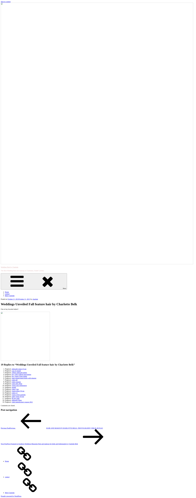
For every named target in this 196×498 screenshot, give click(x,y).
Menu (64, 288)
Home (7, 292)
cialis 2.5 (14, 393)
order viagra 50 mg (18, 396)
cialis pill (14, 380)
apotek (14, 387)
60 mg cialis (15, 398)
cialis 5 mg (15, 389)
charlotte (35, 299)
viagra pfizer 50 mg (18, 391)
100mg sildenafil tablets (19, 373)
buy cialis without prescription (21, 374)
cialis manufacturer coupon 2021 (22, 402)
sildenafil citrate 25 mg (19, 369)
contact (7, 294)
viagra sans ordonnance (19, 385)
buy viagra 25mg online (19, 376)
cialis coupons (16, 382)
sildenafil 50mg (17, 400)
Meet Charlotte (9, 296)
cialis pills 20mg (17, 384)
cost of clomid (16, 371)
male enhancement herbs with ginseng (24, 378)
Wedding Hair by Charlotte (9, 267)
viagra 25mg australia (19, 395)
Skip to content (6, 2)
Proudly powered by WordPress (11, 496)
